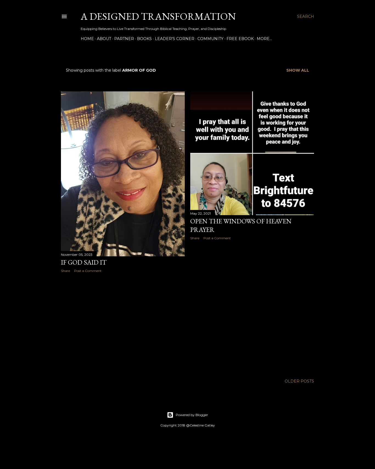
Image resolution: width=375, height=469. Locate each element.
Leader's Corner (174, 38)
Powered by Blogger (192, 415)
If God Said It (84, 262)
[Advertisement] (123, 325)
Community (210, 38)
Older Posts (299, 381)
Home (87, 38)
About (104, 38)
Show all (297, 70)
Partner (124, 38)
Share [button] (65, 271)
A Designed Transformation (158, 16)
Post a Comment (88, 271)
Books (144, 38)
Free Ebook (240, 38)
